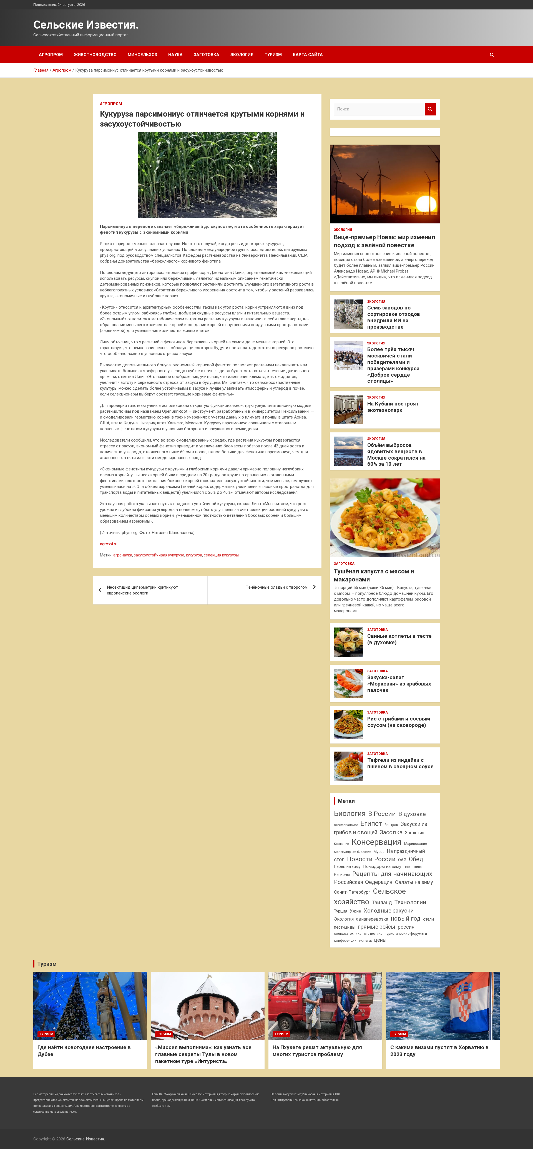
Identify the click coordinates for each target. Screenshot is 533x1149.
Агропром (51, 54)
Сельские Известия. (86, 24)
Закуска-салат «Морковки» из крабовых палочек (399, 683)
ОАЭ (402, 860)
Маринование (415, 843)
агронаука (122, 555)
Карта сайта (308, 54)
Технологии (410, 902)
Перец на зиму (347, 866)
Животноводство (95, 54)
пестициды (344, 927)
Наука (175, 54)
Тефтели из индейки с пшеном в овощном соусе (400, 763)
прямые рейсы (376, 927)
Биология (350, 813)
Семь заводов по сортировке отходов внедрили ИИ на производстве (393, 317)
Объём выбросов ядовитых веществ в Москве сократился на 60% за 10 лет (396, 454)
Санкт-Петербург (352, 892)
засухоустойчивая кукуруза (159, 555)
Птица (417, 867)
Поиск (430, 109)
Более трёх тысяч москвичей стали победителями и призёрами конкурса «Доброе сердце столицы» (393, 365)
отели (428, 919)
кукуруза (194, 555)
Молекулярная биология (352, 852)
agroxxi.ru (108, 543)
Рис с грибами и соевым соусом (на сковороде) (398, 721)
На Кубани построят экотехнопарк (393, 406)
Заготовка (206, 54)
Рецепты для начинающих (392, 874)
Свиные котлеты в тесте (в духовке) (399, 639)
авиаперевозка (372, 919)
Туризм (273, 54)
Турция (340, 911)
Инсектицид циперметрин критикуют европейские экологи (142, 590)
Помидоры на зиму (382, 866)
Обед (416, 859)
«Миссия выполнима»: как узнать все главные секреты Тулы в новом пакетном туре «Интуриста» (203, 1054)
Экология (241, 54)
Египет (371, 824)
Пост (407, 867)
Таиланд (382, 902)
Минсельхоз (142, 54)
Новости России (371, 859)
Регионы (342, 874)
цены (380, 940)
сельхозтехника (347, 933)
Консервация (376, 842)
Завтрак (391, 825)
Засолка (391, 832)
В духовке (412, 814)
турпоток (365, 941)
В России (382, 814)
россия (406, 927)
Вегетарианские (346, 825)
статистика (373, 933)
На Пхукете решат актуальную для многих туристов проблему (317, 1050)
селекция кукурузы (221, 555)
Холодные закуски (389, 910)
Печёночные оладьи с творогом (276, 587)
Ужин (355, 911)
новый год (406, 918)
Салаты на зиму (414, 882)
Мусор (379, 852)
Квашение (341, 844)
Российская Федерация (363, 882)
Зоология (414, 832)
